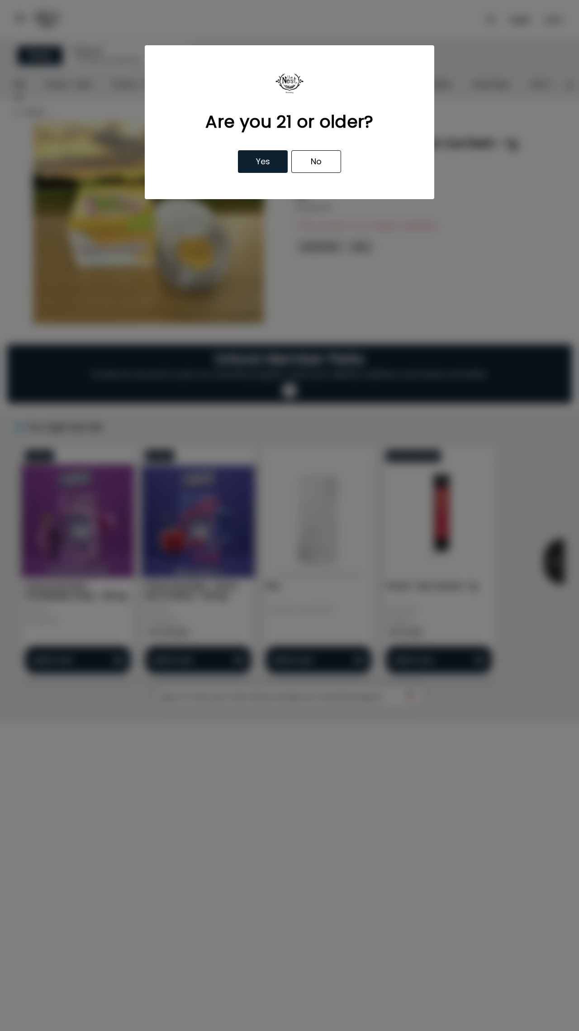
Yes (263, 161)
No (316, 161)
